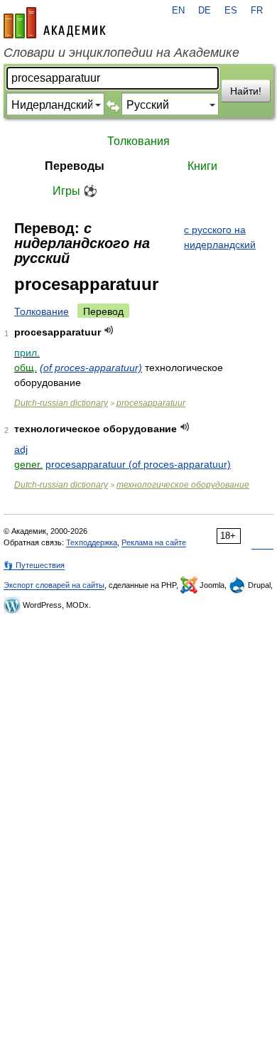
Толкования (138, 141)
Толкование (41, 311)
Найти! (245, 91)
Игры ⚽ (75, 191)
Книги (202, 166)
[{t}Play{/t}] (109, 330)
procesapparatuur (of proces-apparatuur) (138, 464)
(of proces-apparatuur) (91, 367)
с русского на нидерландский (220, 237)
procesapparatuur (150, 403)
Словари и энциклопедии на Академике (121, 52)
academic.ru (55, 22)
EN (178, 11)
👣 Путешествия (34, 565)
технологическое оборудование (182, 485)
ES (230, 11)
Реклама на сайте (153, 542)
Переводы (74, 166)
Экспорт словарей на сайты (54, 585)
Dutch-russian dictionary (61, 403)
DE (204, 11)
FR (257, 11)
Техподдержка (91, 542)
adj (21, 449)
